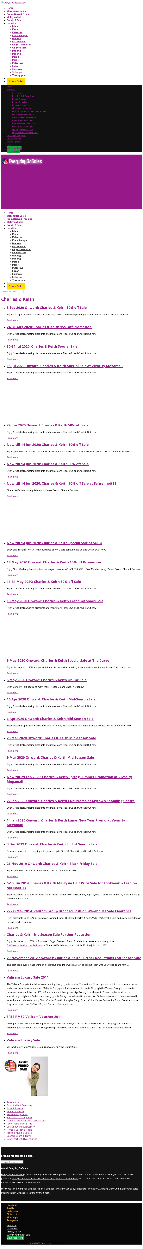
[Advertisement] (71, 188)
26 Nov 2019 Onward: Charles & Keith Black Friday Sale (52, 863)
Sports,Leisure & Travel (22, 129)
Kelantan (17, 32)
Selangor (17, 72)
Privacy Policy (14, 1231)
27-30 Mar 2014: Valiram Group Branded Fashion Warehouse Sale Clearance (69, 911)
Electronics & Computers (23, 108)
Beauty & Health (19, 102)
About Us (11, 1225)
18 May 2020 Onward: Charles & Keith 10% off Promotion (54, 562)
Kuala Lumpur (20, 35)
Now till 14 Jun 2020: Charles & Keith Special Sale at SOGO (54, 542)
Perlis (15, 59)
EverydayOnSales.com (12, 1174)
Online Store (19, 47)
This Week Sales (14, 139)
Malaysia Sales (15, 17)
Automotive (17, 93)
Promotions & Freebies (19, 14)
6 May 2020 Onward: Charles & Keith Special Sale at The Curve (58, 660)
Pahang (16, 50)
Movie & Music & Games (22, 126)
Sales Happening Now (16, 136)
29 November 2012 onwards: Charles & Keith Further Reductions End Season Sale (74, 957)
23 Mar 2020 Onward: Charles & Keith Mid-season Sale (51, 738)
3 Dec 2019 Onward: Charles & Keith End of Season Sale (52, 844)
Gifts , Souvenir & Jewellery (24, 117)
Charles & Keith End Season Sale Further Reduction (49, 934)
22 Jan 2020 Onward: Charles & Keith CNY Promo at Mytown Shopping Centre (71, 800)
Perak (15, 56)
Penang (16, 53)
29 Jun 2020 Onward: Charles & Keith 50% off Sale (47, 425)
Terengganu (19, 75)
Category (11, 90)
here (47, 1192)
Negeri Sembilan (21, 44)
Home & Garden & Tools (22, 120)
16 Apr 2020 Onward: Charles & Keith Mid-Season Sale (51, 699)
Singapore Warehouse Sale (60, 1188)
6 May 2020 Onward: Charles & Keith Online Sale (47, 680)
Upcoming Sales (14, 142)
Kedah (15, 29)
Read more (12, 320)
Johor (15, 26)
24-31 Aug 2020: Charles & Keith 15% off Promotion (49, 327)
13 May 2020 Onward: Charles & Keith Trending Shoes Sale (55, 601)
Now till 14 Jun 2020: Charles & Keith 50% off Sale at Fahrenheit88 (61, 483)
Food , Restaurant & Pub (23, 114)
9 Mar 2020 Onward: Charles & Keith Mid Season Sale (50, 757)
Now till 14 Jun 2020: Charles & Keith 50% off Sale (48, 444)
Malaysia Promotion (66, 1178)
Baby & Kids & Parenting (23, 96)
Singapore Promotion (86, 1188)
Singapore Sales (36, 1188)
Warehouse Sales (16, 11)
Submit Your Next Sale (18, 1234)
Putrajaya (17, 62)
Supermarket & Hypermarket (25, 132)
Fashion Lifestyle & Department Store (29, 111)
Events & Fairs (14, 20)
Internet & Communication (24, 123)
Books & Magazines (21, 105)
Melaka (16, 38)
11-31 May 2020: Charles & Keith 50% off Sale (44, 581)
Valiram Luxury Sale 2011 (28, 977)
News (9, 145)
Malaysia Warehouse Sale (41, 1178)
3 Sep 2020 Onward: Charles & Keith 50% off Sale (47, 307)
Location (11, 23)
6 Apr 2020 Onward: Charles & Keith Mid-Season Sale (50, 718)
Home (10, 7)
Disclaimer (12, 1228)
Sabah (15, 66)
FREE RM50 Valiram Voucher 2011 (34, 1016)
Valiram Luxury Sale (23, 1040)
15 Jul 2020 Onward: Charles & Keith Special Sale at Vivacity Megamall (65, 365)
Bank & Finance (19, 99)
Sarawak (17, 69)
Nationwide (19, 41)
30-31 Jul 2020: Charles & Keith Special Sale (42, 346)
